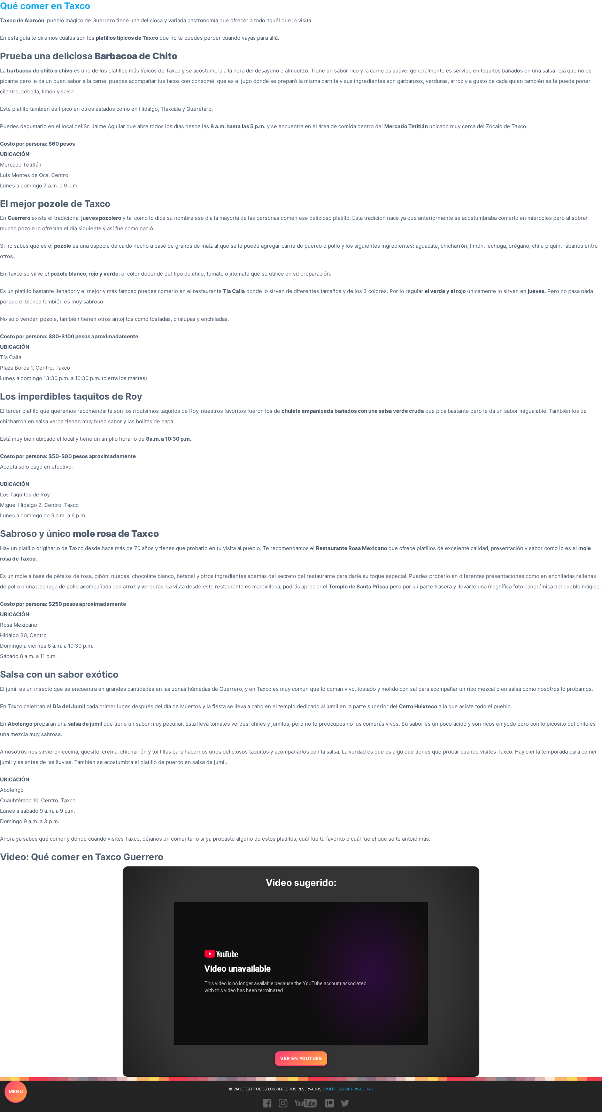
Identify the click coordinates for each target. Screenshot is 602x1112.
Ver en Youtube (301, 1058)
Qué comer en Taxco (45, 5)
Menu (16, 1091)
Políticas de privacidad (349, 1089)
